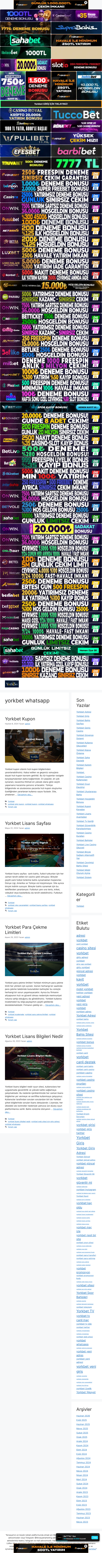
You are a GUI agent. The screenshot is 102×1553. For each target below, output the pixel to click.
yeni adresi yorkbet (83, 998)
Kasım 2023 (82, 1496)
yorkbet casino (84, 1072)
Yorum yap (12, 807)
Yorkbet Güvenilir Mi (85, 1174)
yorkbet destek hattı (82, 1107)
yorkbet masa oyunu (82, 1224)
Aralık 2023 (82, 1492)
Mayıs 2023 (82, 1522)
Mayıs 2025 (82, 1428)
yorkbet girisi (85, 1125)
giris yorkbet (83, 967)
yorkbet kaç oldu (84, 1205)
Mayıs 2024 (82, 1471)
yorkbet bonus (85, 1042)
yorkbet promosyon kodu (85, 1277)
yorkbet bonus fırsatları (83, 1046)
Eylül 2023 (81, 1505)
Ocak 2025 (81, 1437)
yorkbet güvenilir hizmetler (84, 1171)
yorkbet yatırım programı (84, 1348)
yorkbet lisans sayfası (38, 905)
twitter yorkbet (84, 992)
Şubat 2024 (82, 1483)
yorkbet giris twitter (84, 1131)
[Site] (51, 174)
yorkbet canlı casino (85, 1069)
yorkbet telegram (84, 1307)
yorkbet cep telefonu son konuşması (84, 1098)
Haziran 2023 (83, 1517)
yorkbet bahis (82, 1019)
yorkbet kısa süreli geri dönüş (85, 1211)
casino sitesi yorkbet (86, 950)
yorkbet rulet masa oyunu (84, 1282)
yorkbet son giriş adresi (83, 1289)
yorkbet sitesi (85, 1285)
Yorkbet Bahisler (84, 840)
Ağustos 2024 (83, 1458)
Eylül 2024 (81, 1454)
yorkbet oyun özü (81, 1249)
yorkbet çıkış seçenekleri (18, 905)
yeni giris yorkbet (81, 1006)
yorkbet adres (83, 1011)
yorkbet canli (82, 1053)
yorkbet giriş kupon (16, 804)
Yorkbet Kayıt (82, 1196)
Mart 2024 (81, 1479)
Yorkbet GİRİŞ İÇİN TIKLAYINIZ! (51, 104)
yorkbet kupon (31, 804)
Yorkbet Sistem (84, 877)
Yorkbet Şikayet (86, 1392)
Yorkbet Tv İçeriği (85, 821)
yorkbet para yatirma (85, 1258)
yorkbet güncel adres (85, 1160)
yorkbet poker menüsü (83, 1265)
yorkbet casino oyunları (85, 1081)
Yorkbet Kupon (20, 718)
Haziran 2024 (83, 1467)
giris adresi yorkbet (82, 959)
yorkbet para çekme (82, 1262)
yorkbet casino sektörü (83, 1087)
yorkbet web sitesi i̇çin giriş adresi (45, 1121)
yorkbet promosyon (83, 1270)
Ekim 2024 (81, 1450)
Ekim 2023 (81, 1500)
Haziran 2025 (83, 1424)
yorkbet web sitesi (84, 1337)
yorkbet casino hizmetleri (84, 1076)
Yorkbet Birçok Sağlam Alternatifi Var (85, 855)
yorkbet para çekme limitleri (36, 1014)
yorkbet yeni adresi (83, 1360)
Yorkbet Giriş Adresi (85, 1150)
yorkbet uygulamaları (83, 1330)
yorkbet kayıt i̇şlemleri (83, 1199)
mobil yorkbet (84, 989)
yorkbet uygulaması (82, 1334)
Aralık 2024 (82, 1441)
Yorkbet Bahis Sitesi (85, 1032)
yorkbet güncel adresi (85, 1165)
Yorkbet (11, 801)
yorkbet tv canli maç (83, 1318)
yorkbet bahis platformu (84, 1026)
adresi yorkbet (81, 938)
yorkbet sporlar (81, 1301)
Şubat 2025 (82, 1433)
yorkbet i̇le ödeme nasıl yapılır (85, 1193)
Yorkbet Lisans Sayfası (28, 823)
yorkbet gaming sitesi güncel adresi (85, 1120)
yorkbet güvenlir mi (84, 1180)
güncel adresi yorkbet (84, 973)
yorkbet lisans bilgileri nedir (19, 1121)
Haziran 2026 (83, 1416)
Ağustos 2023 (83, 1509)
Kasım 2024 (82, 1445)
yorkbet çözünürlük (82, 1379)
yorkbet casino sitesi (85, 1092)
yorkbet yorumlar (81, 1376)
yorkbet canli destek (86, 1059)
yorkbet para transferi (86, 1255)
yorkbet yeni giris (86, 1369)
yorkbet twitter (83, 1327)
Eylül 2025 (81, 1420)
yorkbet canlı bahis (84, 1066)
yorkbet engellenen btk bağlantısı (83, 1110)
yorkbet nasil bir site (86, 1237)
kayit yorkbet (82, 981)
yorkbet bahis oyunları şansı (85, 1022)
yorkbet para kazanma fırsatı (85, 1252)
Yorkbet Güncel (83, 1156)
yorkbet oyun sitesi (84, 1242)
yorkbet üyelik (84, 1388)
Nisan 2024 (82, 1475)
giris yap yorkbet (83, 964)
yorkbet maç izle (84, 1229)
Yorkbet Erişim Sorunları (82, 1115)
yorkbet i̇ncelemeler (16, 1014)
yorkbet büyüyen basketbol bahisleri (85, 1049)
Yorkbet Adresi (83, 712)
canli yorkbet (82, 944)
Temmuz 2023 (83, 1513)
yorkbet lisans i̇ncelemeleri (84, 1214)
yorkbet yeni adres (84, 1353)
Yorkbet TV (85, 1311)
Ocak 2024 (81, 1488)
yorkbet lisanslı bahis (83, 1218)
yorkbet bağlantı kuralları (84, 1038)
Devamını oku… (25, 794)
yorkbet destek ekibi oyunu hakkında (85, 1102)
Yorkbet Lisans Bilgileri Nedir (34, 1036)
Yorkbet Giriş (82, 716)
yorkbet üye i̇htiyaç (82, 1385)
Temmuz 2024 (83, 1462)
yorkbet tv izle (84, 1323)
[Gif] (51, 286)
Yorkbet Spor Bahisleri (85, 1295)
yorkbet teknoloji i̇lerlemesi (84, 1304)
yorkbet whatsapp (46, 804)
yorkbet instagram (86, 1189)
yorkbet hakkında (81, 1186)
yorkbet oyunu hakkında (83, 1246)
